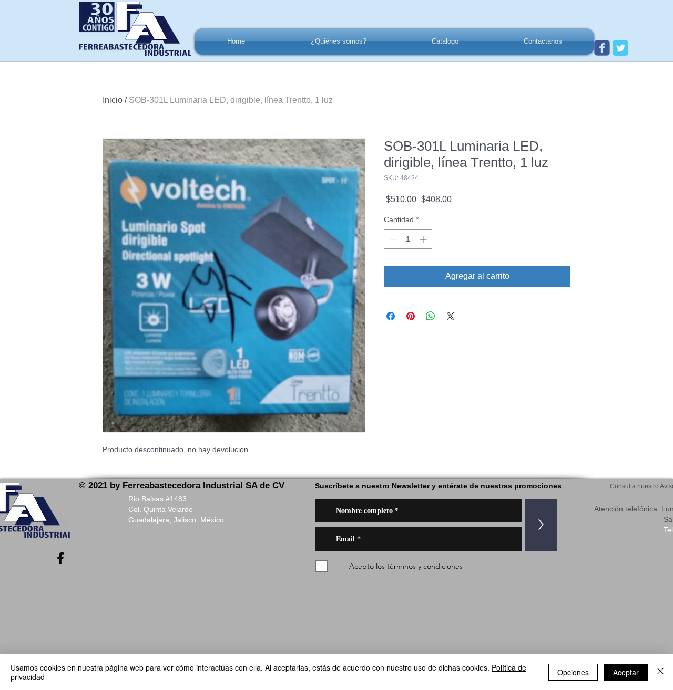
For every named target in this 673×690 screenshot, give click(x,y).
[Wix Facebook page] (602, 48)
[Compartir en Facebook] (390, 316)
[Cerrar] (660, 672)
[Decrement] (392, 239)
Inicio (113, 100)
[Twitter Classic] (620, 48)
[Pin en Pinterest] (410, 316)
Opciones (573, 672)
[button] (338, 41)
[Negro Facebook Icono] (60, 558)
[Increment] (424, 239)
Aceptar (626, 672)
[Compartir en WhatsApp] (430, 316)
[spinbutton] (408, 239)
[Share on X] (450, 316)
